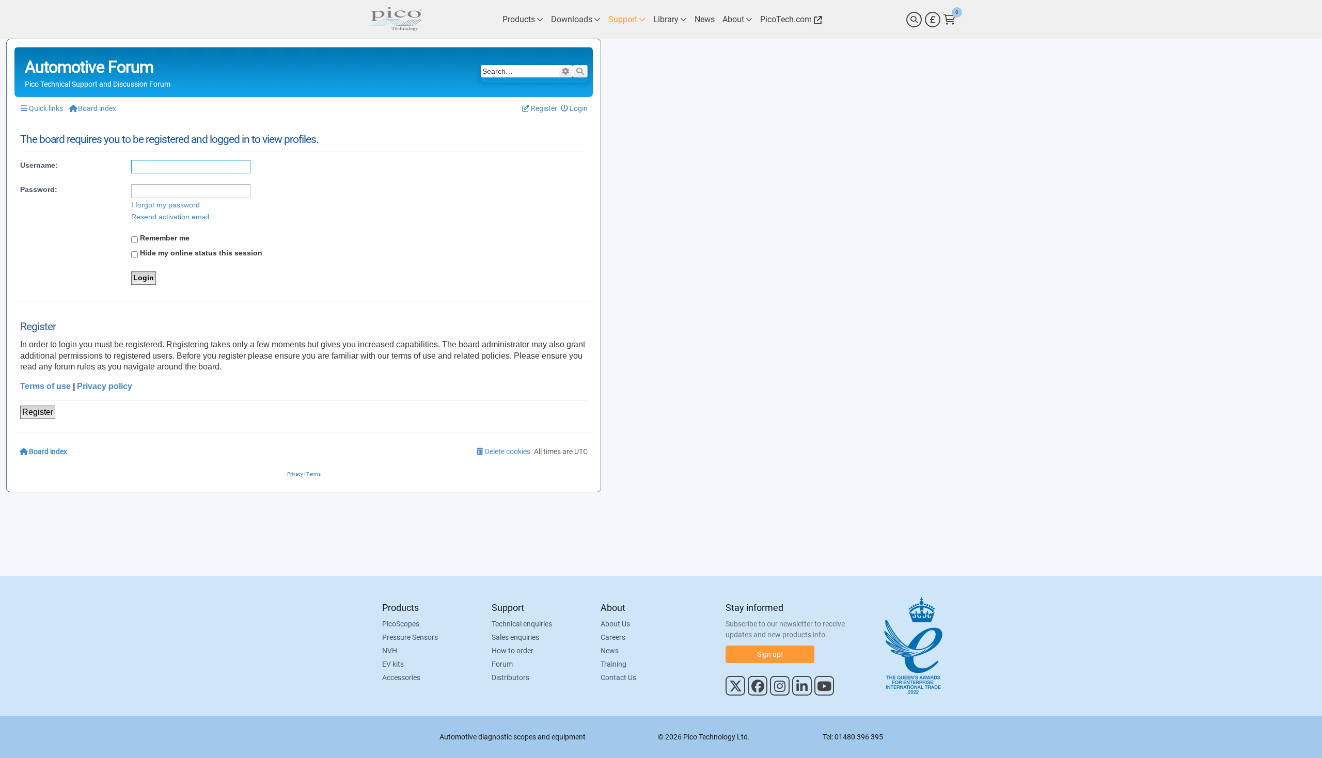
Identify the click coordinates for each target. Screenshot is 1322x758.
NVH (389, 651)
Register (37, 412)
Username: (39, 165)
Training (613, 664)
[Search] (914, 19)
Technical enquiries (522, 624)
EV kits (393, 664)
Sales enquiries (515, 637)
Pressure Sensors (410, 637)
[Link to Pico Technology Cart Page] (949, 19)
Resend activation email (170, 217)
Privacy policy (104, 386)
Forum (502, 664)
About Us (615, 624)
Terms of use (45, 386)
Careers (613, 637)
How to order (512, 651)
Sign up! (770, 654)
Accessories (401, 677)
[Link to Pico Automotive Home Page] (395, 19)
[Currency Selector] (932, 19)
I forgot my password (165, 205)
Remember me (164, 238)
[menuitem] (574, 109)
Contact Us (618, 677)
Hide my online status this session (200, 253)
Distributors (510, 677)
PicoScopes (400, 624)
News (610, 651)
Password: (38, 189)
